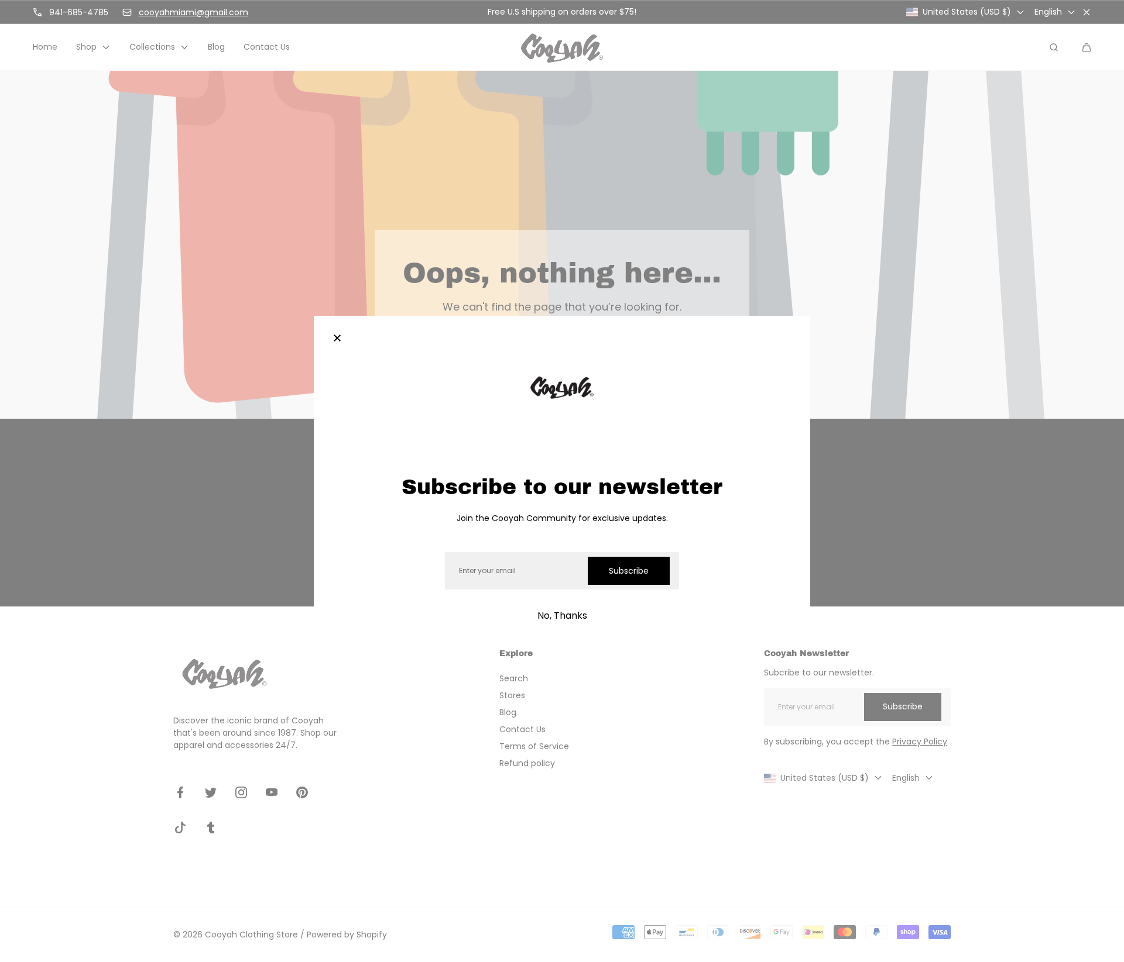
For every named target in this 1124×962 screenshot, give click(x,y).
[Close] (337, 339)
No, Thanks (562, 615)
